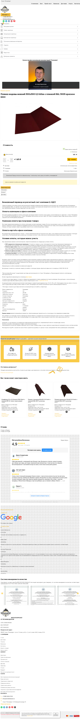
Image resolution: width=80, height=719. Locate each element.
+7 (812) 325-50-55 (43, 280)
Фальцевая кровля (9, 26)
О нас (2, 637)
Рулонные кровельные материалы (13, 41)
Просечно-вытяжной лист (7, 672)
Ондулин (6, 45)
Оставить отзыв (5, 526)
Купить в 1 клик (73, 163)
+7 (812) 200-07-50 (8, 696)
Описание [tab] (3, 189)
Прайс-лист (48, 3)
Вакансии (56, 3)
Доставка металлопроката (8, 691)
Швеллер (3, 665)
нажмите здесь (30, 715)
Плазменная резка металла (8, 687)
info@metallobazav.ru (9, 19)
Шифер (6, 48)
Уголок (2, 667)
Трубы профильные (6, 657)
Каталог (5, 14)
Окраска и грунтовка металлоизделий (11, 689)
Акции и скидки (5, 648)
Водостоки (7, 52)
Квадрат (3, 670)
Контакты (3, 646)
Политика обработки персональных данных (12, 714)
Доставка (64, 3)
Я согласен (56, 714)
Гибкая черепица (8, 30)
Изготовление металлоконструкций (10, 677)
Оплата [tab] (3, 192)
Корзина (6, 23)
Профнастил (4, 659)
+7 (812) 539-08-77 (7, 16)
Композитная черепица (10, 37)
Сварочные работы (6, 685)
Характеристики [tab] (5, 187)
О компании (34, 3)
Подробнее (5, 416)
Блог (41, 3)
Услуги (70, 3)
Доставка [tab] (3, 194)
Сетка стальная (5, 661)
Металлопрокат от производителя (11, 618)
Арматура (3, 655)
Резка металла (4, 679)
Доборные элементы (9, 56)
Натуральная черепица (10, 34)
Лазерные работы (5, 683)
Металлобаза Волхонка (7, 509)
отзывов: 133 (4, 512)
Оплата (3, 641)
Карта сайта (4, 650)
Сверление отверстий (7, 681)
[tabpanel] (40, 235)
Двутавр (3, 663)
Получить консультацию (7, 372)
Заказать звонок (7, 18)
